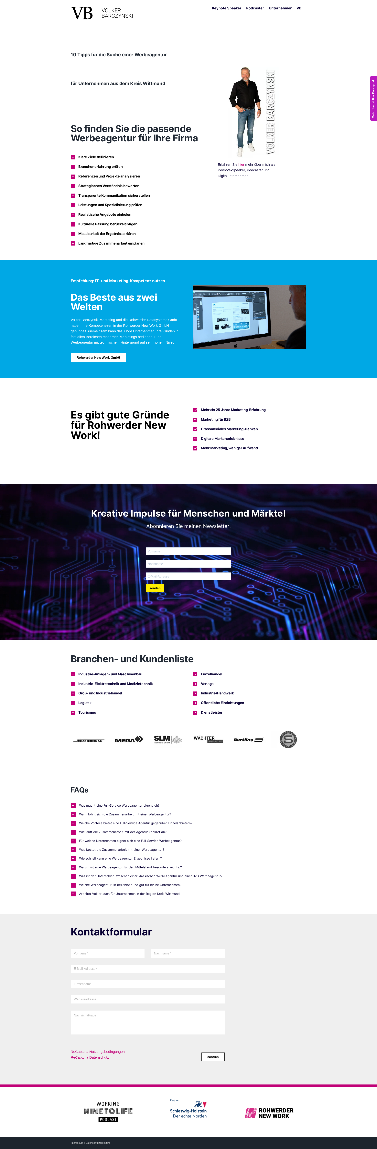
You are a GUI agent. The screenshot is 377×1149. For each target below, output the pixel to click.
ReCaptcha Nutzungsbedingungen (98, 1052)
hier (241, 164)
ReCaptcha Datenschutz (90, 1057)
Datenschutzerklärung (98, 1142)
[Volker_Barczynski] (253, 69)
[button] (139, 157)
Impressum (77, 1142)
